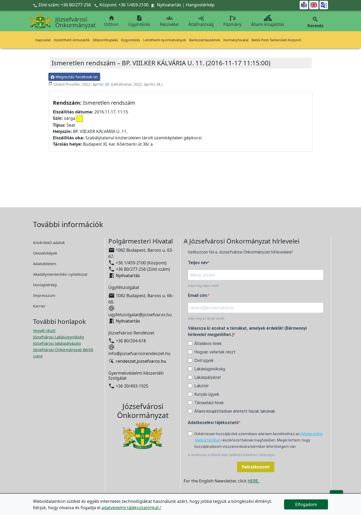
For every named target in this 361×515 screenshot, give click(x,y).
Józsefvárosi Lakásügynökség (58, 336)
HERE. (253, 481)
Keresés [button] (315, 22)
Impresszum (44, 295)
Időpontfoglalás (105, 40)
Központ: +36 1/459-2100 (124, 5)
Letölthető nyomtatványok (164, 40)
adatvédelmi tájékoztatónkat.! (131, 508)
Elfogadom (306, 504)
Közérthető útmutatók (72, 40)
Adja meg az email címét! (206, 318)
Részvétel (169, 21)
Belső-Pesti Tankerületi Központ (276, 40)
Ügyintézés (139, 21)
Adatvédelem (44, 263)
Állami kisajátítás (267, 24)
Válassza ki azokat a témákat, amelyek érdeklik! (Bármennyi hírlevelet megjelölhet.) (247, 331)
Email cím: (198, 295)
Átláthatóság (201, 21)
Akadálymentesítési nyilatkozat (60, 274)
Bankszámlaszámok (204, 40)
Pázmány (232, 24)
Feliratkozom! (256, 467)
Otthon (111, 21)
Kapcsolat (43, 40)
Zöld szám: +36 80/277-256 (62, 5)
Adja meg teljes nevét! (203, 286)
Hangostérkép (200, 5)
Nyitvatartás (169, 5)
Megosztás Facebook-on (76, 76)
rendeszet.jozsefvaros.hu (141, 361)
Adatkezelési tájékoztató (213, 422)
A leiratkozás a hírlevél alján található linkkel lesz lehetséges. (232, 455)
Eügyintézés (130, 40)
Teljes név (198, 262)
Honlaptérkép (45, 284)
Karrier (39, 306)
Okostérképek (45, 253)
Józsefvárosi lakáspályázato (57, 343)
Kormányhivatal (235, 40)
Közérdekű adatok (49, 242)
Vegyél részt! (44, 330)
